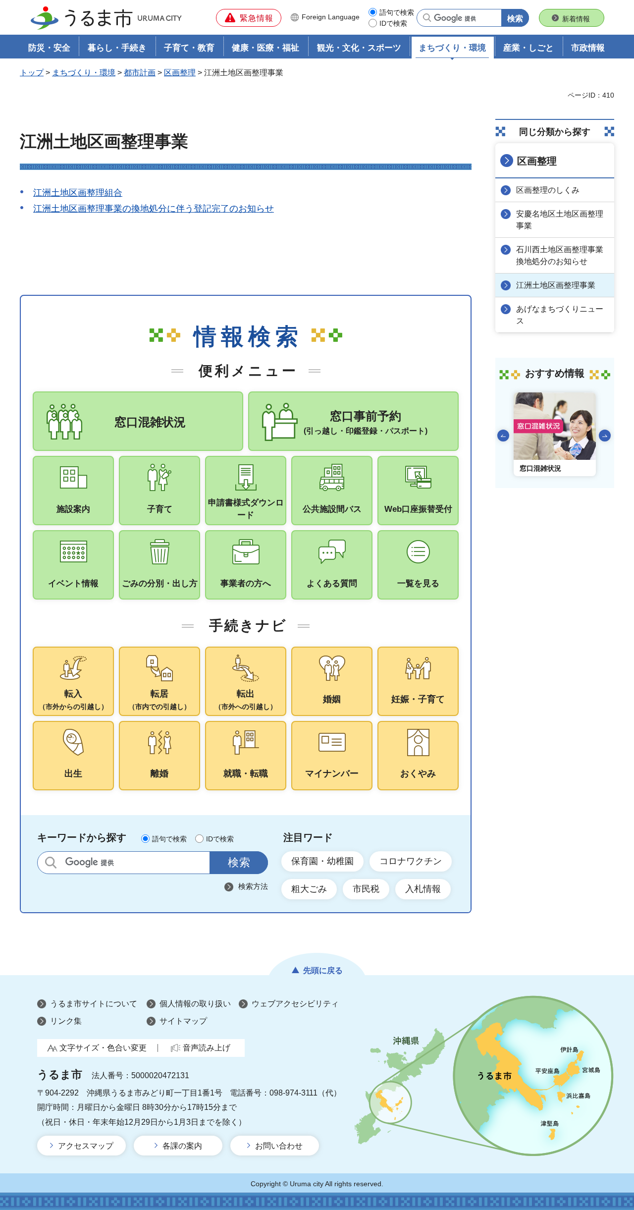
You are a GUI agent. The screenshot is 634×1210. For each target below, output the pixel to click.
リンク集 (66, 1021)
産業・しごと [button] (528, 48)
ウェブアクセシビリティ (295, 1003)
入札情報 (423, 889)
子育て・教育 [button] (189, 48)
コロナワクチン (410, 861)
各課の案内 (182, 1146)
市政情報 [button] (588, 48)
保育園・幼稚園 (322, 861)
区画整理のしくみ (548, 190)
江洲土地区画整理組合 (77, 193)
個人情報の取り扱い (195, 1003)
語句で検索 (396, 12)
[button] (248, 18)
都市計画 (140, 72)
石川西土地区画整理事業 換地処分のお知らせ (563, 255)
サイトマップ (183, 1021)
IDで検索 (393, 23)
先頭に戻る (323, 970)
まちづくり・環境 (83, 72)
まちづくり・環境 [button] (452, 48)
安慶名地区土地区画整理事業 (559, 220)
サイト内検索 (51, 862)
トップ (32, 72)
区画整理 (180, 72)
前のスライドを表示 (503, 435)
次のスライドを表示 (605, 435)
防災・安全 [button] (49, 48)
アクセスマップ (85, 1146)
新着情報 (576, 19)
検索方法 (253, 886)
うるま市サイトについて (93, 1003)
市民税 (366, 889)
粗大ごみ (309, 889)
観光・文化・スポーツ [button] (359, 48)
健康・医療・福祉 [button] (265, 48)
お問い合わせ (279, 1146)
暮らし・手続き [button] (117, 48)
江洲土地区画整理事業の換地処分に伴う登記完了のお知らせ (153, 209)
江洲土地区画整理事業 (555, 285)
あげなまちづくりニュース (559, 315)
